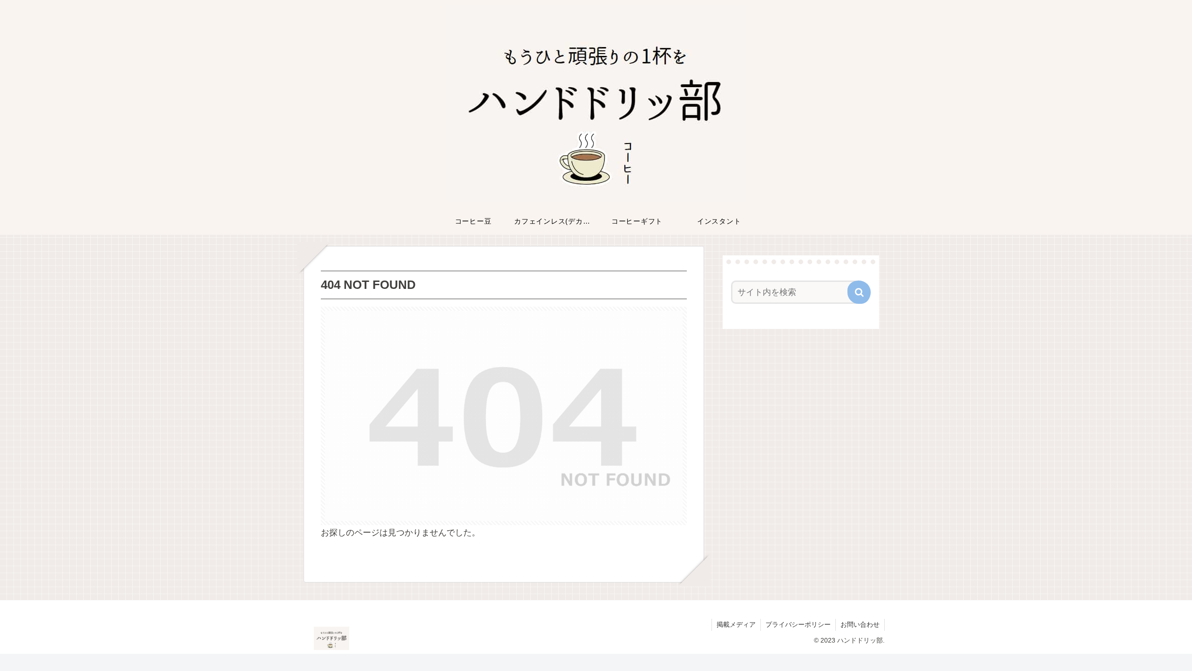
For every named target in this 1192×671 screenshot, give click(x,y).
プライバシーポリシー (798, 624)
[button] (859, 292)
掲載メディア (736, 624)
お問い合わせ (860, 624)
